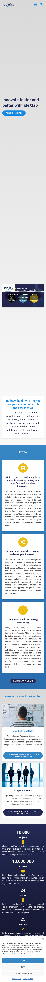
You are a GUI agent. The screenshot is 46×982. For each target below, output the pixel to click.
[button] (42, 939)
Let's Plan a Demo (23, 681)
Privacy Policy (28, 979)
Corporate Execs (23, 790)
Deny (23, 967)
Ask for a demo (14, 113)
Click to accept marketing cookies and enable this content (23, 295)
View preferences (23, 973)
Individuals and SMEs (23, 731)
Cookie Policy (17, 979)
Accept (23, 960)
